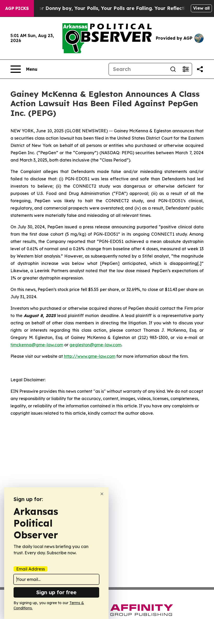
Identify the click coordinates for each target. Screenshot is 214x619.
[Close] (101, 493)
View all (201, 8)
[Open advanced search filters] (185, 69)
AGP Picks (17, 8)
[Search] (173, 69)
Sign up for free (56, 592)
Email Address (30, 569)
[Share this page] (200, 69)
